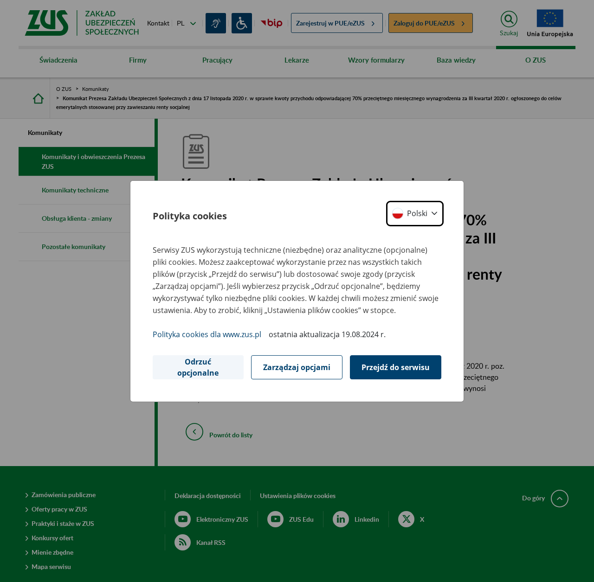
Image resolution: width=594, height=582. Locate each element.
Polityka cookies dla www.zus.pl (207, 334)
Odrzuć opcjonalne (198, 367)
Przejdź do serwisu (396, 367)
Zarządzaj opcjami (296, 367)
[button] (414, 213)
